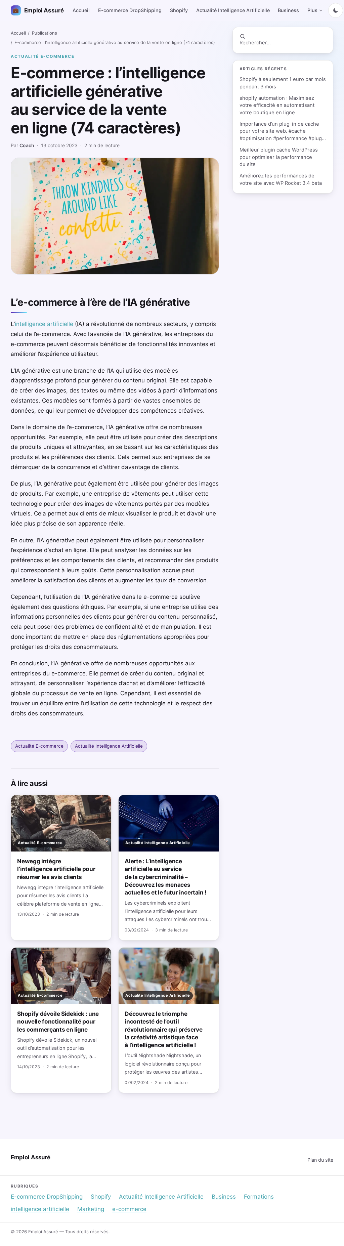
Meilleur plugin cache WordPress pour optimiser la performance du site (279, 157)
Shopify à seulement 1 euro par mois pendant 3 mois (283, 82)
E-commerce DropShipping (130, 10)
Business (288, 10)
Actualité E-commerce (43, 56)
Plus (312, 10)
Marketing (90, 1209)
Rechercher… (255, 43)
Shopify (179, 10)
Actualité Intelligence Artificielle (233, 10)
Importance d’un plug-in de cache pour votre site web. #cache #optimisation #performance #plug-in (282, 131)
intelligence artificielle (44, 324)
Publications (44, 33)
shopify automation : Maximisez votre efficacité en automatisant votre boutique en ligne (277, 105)
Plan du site (320, 1160)
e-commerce (129, 1209)
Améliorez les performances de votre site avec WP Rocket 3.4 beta (281, 179)
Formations (259, 1196)
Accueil (81, 10)
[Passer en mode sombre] (335, 10)
